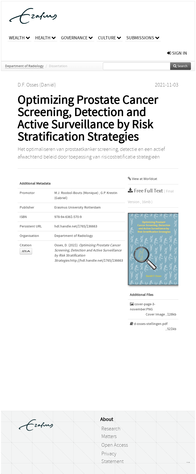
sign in (179, 53)
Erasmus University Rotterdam (77, 207)
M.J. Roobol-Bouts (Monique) (76, 193)
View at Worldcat (144, 179)
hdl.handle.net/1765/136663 (75, 226)
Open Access (114, 445)
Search (182, 66)
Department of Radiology (24, 66)
